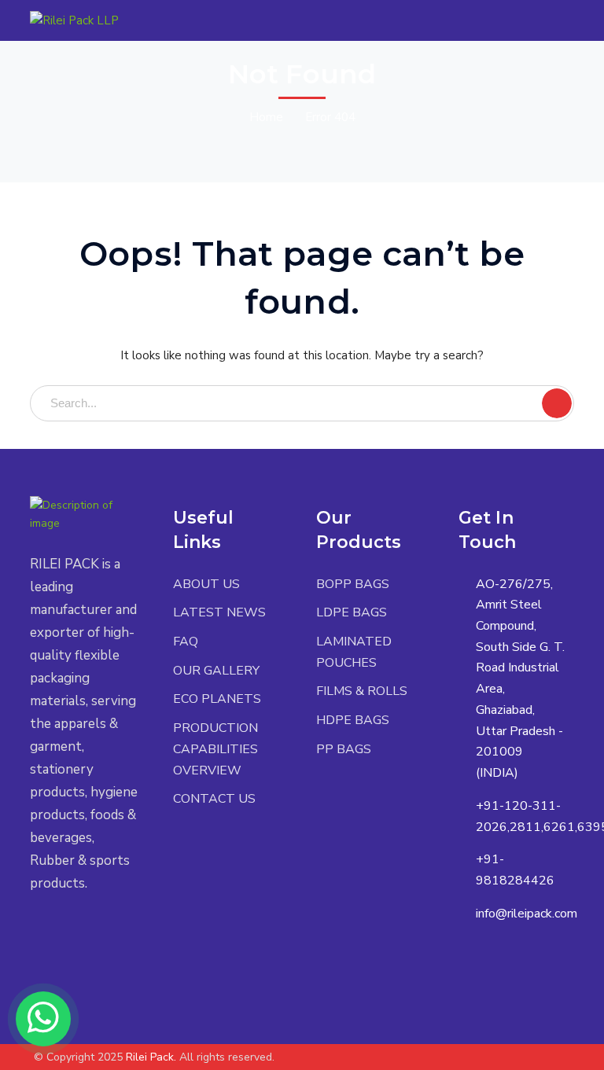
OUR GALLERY (216, 670)
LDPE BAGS (351, 612)
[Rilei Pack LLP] (74, 20)
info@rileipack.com (526, 913)
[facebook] (57, 930)
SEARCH (557, 403)
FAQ (185, 641)
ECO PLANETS (217, 699)
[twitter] (34, 930)
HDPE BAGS (352, 720)
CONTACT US (214, 798)
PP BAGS (343, 749)
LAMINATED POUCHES (354, 652)
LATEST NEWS (219, 612)
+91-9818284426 (515, 870)
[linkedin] (105, 930)
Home (266, 117)
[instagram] (34, 954)
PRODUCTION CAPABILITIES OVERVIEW (215, 748)
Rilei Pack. (151, 1057)
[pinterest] (81, 930)
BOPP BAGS (352, 584)
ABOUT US (206, 584)
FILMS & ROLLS (361, 691)
